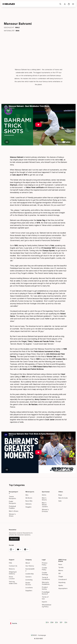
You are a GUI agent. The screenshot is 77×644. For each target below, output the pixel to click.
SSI (59, 573)
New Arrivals (63, 498)
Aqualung (61, 582)
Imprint (44, 602)
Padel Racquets (12, 502)
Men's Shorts (44, 499)
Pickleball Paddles (12, 507)
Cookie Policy (44, 569)
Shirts (44, 495)
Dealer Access (28, 583)
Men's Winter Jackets (45, 504)
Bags (60, 495)
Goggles (28, 507)
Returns (12, 569)
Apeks (60, 585)
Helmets (28, 504)
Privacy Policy (44, 564)
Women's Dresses (45, 510)
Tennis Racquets (12, 497)
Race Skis (28, 501)
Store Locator (12, 578)
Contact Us (13, 566)
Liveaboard (62, 579)
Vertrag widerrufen (13, 582)
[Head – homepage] (30, 4)
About (27, 563)
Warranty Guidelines (45, 583)
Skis (26, 495)
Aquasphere (62, 588)
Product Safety (45, 588)
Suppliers (28, 590)
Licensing (28, 580)
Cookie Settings (45, 573)
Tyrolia (60, 567)
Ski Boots (28, 498)
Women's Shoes (12, 515)
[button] (60, 4)
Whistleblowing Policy (46, 606)
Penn (60, 564)
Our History (29, 566)
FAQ (10, 563)
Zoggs (60, 576)
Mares (60, 570)
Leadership (29, 574)
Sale (60, 501)
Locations (29, 587)
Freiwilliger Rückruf (46, 593)
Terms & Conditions (46, 578)
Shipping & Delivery (13, 573)
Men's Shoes (13, 511)
